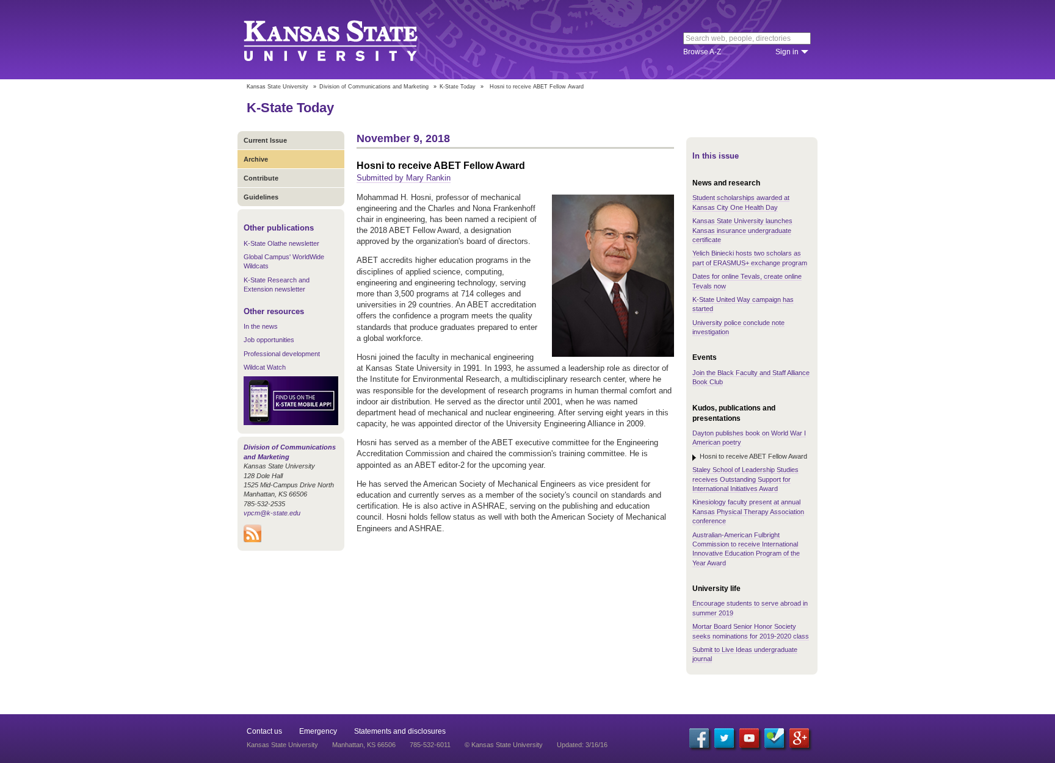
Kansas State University (345, 39)
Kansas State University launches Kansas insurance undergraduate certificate (742, 230)
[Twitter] (724, 738)
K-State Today (458, 87)
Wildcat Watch (265, 367)
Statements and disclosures (400, 731)
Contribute (261, 178)
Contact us (264, 731)
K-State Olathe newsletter (281, 243)
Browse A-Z (702, 52)
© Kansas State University (504, 744)
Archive (256, 159)
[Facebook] (699, 738)
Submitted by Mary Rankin (404, 177)
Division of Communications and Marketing (374, 87)
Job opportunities (269, 339)
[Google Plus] (799, 738)
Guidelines (261, 197)
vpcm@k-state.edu (272, 513)
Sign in (787, 52)
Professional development (282, 353)
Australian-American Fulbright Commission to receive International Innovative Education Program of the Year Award (746, 549)
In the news (261, 326)
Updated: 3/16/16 (582, 744)
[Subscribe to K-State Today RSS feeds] (252, 539)
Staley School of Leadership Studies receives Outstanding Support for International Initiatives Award (745, 479)
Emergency (318, 731)
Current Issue (265, 140)
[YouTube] (749, 738)
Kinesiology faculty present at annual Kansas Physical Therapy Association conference (748, 511)
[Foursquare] (774, 738)
